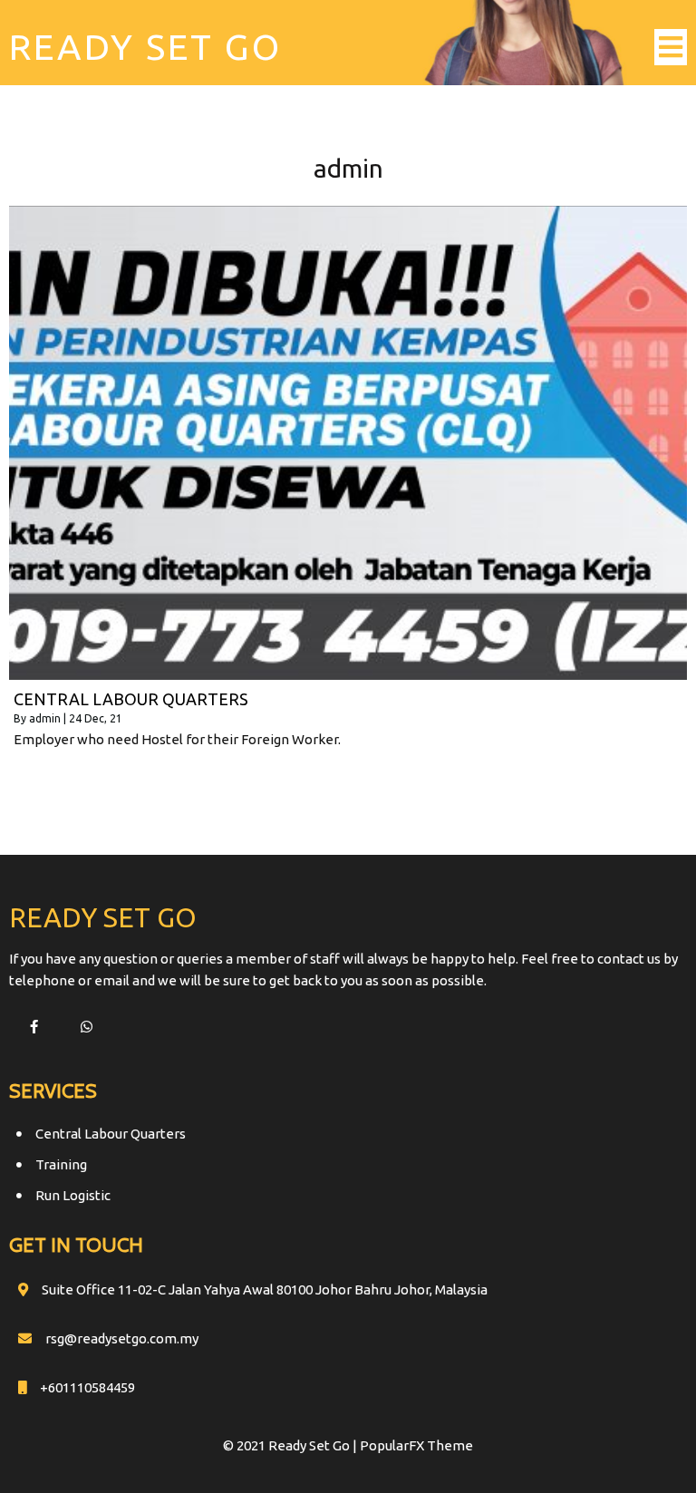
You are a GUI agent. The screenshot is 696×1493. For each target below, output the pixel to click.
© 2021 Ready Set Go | (291, 1445)
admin (45, 718)
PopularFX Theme (416, 1445)
